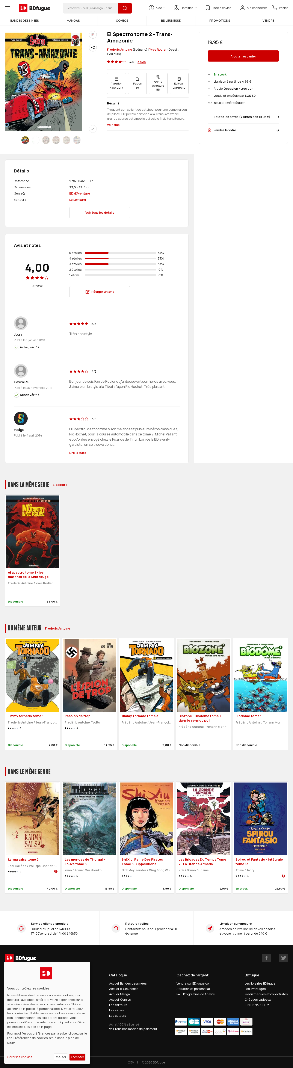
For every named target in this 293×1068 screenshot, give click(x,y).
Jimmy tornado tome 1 (26, 716)
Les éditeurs (118, 1005)
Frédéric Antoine (119, 49)
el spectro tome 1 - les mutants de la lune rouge (28, 574)
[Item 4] (66, 140)
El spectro (60, 485)
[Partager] (93, 47)
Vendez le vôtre (225, 130)
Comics (122, 20)
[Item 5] (77, 140)
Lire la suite (77, 453)
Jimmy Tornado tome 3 (140, 716)
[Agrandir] (93, 129)
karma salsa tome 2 (23, 859)
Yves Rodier (158, 49)
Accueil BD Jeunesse (124, 989)
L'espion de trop (78, 716)
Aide (159, 8)
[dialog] (47, 1013)
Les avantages (255, 989)
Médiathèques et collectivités (266, 994)
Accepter (77, 1057)
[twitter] (283, 958)
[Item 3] (56, 140)
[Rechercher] (125, 8)
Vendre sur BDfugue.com (194, 983)
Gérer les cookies (19, 1057)
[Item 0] (25, 140)
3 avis (141, 62)
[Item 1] (35, 140)
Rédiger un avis (102, 292)
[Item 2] (46, 140)
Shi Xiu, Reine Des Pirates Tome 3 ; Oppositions (142, 861)
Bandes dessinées (24, 20)
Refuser (60, 1057)
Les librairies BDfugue (260, 983)
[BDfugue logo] (34, 8)
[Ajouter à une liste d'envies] (93, 35)
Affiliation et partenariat (193, 989)
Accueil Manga (119, 994)
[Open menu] (7, 8)
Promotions (219, 20)
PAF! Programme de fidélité (196, 994)
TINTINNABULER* (257, 1005)
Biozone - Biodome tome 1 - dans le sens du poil (201, 718)
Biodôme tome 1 (249, 716)
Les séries (116, 1010)
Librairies (187, 8)
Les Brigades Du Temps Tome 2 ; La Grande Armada (202, 861)
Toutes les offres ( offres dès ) (242, 117)
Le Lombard (77, 200)
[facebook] (266, 958)
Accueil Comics (120, 999)
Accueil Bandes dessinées (128, 983)
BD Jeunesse (171, 20)
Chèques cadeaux (258, 999)
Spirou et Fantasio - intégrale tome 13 (259, 861)
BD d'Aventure (79, 193)
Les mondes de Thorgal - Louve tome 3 (85, 861)
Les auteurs (117, 1016)
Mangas (73, 20)
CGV (131, 1062)
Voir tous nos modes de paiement (133, 1029)
